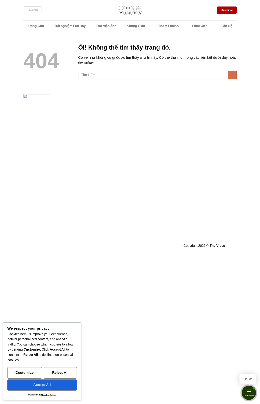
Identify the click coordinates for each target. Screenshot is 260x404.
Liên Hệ (226, 26)
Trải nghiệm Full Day (70, 26)
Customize (24, 373)
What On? (199, 26)
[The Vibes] (130, 10)
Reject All (60, 373)
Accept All (42, 385)
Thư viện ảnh (106, 26)
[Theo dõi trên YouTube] (140, 246)
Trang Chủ (36, 26)
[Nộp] (232, 75)
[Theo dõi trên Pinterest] (125, 246)
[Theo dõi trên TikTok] (117, 246)
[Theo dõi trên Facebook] (101, 246)
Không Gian (136, 26)
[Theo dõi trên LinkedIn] (132, 246)
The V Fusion (168, 26)
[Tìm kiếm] (48, 10)
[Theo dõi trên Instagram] (109, 246)
